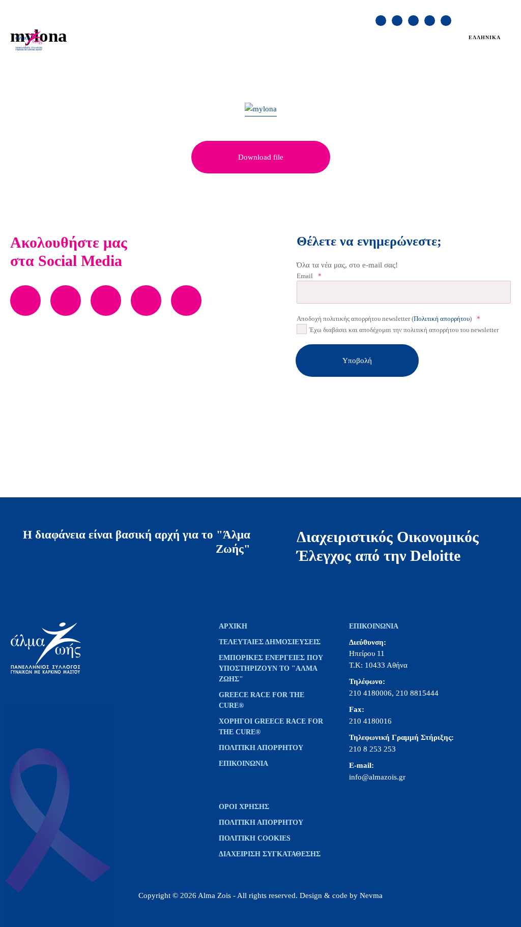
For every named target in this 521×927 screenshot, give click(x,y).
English (487, 48)
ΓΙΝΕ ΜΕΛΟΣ (421, 9)
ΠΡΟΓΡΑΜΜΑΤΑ (256, 35)
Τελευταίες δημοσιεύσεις (270, 642)
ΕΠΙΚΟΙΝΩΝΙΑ (302, 9)
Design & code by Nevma (341, 895)
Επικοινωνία (243, 763)
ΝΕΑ (378, 35)
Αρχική (233, 626)
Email (309, 276)
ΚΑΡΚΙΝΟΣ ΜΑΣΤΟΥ (179, 35)
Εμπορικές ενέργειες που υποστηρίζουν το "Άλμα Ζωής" (271, 668)
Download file (260, 157)
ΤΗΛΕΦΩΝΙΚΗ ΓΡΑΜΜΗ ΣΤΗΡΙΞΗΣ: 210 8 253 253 (190, 9)
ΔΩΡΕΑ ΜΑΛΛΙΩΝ (327, 35)
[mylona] (261, 109)
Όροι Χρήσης (244, 807)
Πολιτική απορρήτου (442, 318)
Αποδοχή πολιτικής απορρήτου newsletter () (388, 318)
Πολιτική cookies (255, 838)
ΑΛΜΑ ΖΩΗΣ (109, 35)
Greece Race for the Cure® (261, 700)
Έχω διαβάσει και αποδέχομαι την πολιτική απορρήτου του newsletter (404, 330)
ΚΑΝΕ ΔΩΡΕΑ (362, 9)
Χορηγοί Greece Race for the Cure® (271, 726)
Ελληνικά (485, 37)
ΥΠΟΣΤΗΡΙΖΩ (111, 49)
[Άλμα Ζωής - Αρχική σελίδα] (38, 41)
